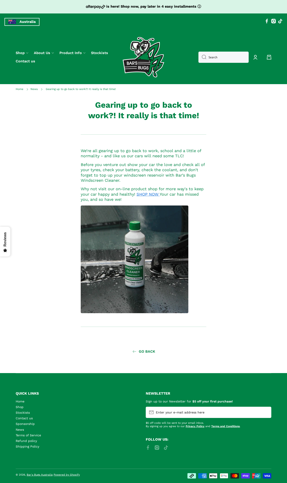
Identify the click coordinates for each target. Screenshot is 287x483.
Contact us (24, 418)
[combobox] (223, 57)
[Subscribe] (265, 412)
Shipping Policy (27, 446)
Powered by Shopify (67, 474)
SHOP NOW (148, 194)
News (34, 89)
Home (19, 89)
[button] (269, 57)
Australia (28, 22)
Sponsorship (25, 424)
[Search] (202, 57)
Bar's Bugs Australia (40, 474)
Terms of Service (28, 435)
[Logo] (143, 57)
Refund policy (26, 441)
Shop (20, 407)
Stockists (23, 412)
